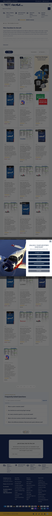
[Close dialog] (50, 241)
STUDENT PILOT (39, 252)
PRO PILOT (39, 259)
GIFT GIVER (39, 267)
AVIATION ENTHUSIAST (39, 263)
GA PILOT (39, 256)
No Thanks (39, 270)
